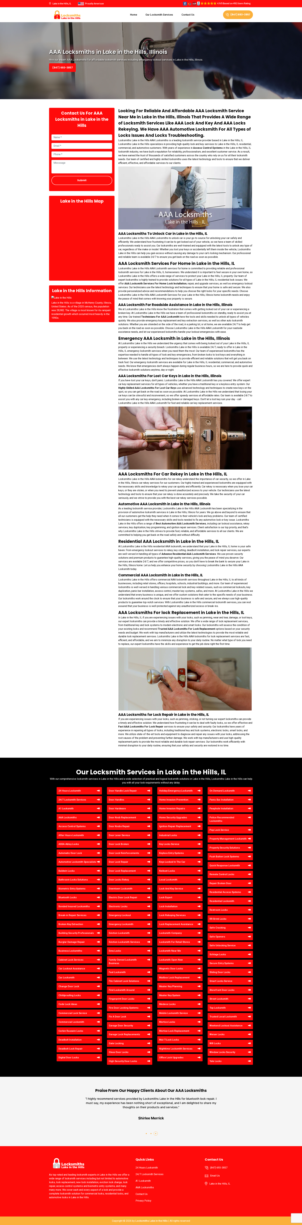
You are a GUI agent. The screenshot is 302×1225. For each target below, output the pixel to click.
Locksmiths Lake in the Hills (151, 1220)
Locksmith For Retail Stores (174, 942)
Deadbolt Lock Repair (71, 1048)
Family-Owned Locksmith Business (123, 961)
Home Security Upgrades (173, 817)
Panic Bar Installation (222, 799)
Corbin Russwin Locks (71, 1031)
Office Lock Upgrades (171, 1057)
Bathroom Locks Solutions (73, 879)
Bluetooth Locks (68, 897)
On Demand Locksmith (222, 790)
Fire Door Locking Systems (123, 1007)
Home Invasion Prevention (173, 799)
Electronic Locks (118, 906)
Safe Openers (217, 936)
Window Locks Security (222, 1052)
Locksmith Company (170, 933)
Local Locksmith (168, 879)
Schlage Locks (218, 954)
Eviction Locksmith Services (124, 942)
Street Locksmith (219, 998)
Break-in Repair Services (72, 915)
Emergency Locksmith (121, 924)
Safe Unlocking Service (223, 945)
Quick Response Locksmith (225, 865)
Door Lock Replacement (122, 870)
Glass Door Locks (118, 1052)
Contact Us (188, 14)
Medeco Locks (167, 1004)
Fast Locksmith (117, 972)
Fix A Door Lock (117, 1016)
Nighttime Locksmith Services (175, 1048)
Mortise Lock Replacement (174, 1031)
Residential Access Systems (225, 892)
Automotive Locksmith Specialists (77, 861)
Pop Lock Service (219, 830)
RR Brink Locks (218, 918)
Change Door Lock (69, 986)
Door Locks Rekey (119, 879)
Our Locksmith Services (159, 14)
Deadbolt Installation (70, 1039)
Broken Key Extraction (71, 924)
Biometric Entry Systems (72, 888)
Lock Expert (165, 897)
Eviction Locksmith (119, 933)
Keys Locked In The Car (172, 861)
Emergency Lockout (120, 915)
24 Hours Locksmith (70, 790)
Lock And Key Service (171, 888)
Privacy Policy (143, 1200)
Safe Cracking (218, 927)
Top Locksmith (218, 1007)
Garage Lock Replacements (124, 1034)
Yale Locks (215, 1061)
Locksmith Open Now (171, 959)
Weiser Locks (217, 1034)
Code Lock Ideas (68, 1004)
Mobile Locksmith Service (173, 1013)
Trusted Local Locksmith (223, 1016)
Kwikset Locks (167, 870)
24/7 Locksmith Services (72, 799)
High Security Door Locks (123, 1061)
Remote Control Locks (222, 874)
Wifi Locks (215, 1043)
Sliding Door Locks (220, 972)
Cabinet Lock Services (71, 959)
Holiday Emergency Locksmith (176, 790)
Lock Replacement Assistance (176, 924)
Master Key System (169, 995)
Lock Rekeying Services (172, 915)
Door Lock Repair (118, 861)
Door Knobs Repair (119, 826)
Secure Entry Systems (222, 963)
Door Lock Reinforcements (124, 853)
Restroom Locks (219, 909)
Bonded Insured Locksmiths (74, 906)
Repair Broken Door (221, 883)
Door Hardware (117, 808)
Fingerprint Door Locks (121, 998)
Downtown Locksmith (120, 888)
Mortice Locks (167, 1022)
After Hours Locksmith (71, 835)
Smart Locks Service (221, 981)
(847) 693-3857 (240, 14)
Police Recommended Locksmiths (222, 819)
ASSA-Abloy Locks (69, 844)
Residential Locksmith (222, 901)
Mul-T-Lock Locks (169, 1039)
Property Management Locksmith (228, 838)
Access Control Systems (72, 826)
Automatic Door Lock (70, 853)
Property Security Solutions (225, 847)
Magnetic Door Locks (171, 968)
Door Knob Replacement (122, 817)
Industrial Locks (168, 835)
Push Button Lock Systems (224, 856)
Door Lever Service (119, 835)
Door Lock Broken (119, 844)
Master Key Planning (170, 986)
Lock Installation (168, 906)
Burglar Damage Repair (72, 942)
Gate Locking (116, 1043)
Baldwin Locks (67, 870)
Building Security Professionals (76, 933)
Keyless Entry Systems (171, 853)
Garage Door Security (121, 1025)
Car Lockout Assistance (72, 968)
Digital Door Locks (69, 1057)
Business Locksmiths (70, 950)
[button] (146, 1133)
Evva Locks (115, 950)
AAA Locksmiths (68, 817)
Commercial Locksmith (71, 1022)
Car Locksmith (67, 977)
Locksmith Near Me (170, 950)
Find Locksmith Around (121, 990)
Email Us (215, 1175)
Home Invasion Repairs (172, 808)
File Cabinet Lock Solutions (124, 981)
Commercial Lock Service (73, 1013)
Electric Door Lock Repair (123, 897)
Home (133, 14)
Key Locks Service (169, 844)
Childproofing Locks (70, 995)
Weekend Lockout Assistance (226, 1025)
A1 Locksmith (66, 808)
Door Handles (116, 799)
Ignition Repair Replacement (175, 826)
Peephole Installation (221, 808)
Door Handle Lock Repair (123, 790)
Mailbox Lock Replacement (174, 977)
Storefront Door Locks (222, 990)
